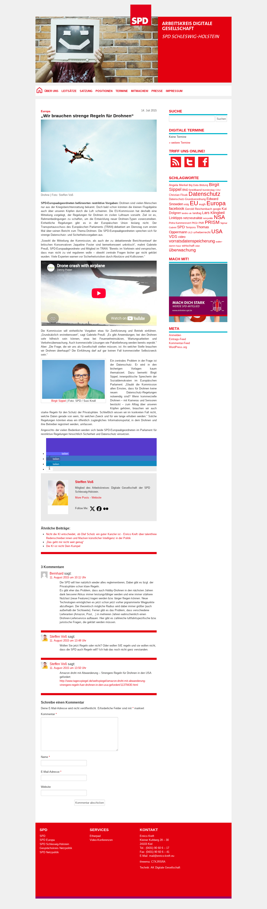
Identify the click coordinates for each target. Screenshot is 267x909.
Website (96, 497)
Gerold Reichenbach (198, 208)
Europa (45, 111)
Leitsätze (69, 91)
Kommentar (49, 714)
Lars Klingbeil (213, 213)
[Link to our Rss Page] (176, 162)
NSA (219, 217)
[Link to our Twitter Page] (189, 162)
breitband (195, 189)
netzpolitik (208, 218)
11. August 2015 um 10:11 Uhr (68, 577)
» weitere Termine (179, 142)
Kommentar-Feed (179, 343)
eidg (186, 204)
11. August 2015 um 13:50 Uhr (68, 667)
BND (185, 189)
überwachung (182, 249)
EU (194, 203)
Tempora (191, 227)
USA (216, 231)
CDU (217, 190)
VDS (173, 236)
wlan (197, 246)
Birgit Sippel (58, 400)
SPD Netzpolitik (49, 852)
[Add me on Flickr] (105, 509)
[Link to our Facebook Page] (203, 162)
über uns (51, 91)
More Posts (82, 497)
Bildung (203, 185)
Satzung (86, 91)
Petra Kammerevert (180, 223)
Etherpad (95, 836)
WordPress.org (178, 347)
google (217, 208)
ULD (190, 232)
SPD (181, 227)
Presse (157, 91)
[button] (57, 453)
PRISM (212, 222)
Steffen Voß (84, 482)
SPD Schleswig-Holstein (54, 844)
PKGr (195, 223)
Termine (122, 91)
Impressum (174, 91)
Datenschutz (204, 194)
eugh (202, 204)
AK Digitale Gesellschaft (165, 867)
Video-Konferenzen (101, 839)
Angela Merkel (178, 185)
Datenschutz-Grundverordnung (187, 199)
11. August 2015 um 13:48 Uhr (68, 640)
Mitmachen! (139, 91)
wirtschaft (188, 245)
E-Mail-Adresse (51, 771)
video (181, 236)
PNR (201, 223)
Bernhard (56, 573)
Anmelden (175, 335)
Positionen (104, 91)
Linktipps (175, 218)
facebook (176, 208)
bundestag (209, 190)
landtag (197, 213)
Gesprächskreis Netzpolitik (56, 848)
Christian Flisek (178, 194)
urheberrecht (201, 232)
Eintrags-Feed (177, 339)
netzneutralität (192, 218)
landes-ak (187, 213)
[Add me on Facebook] (99, 509)
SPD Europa (47, 839)
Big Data (194, 185)
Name (45, 757)
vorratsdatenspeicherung (192, 240)
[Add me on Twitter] (92, 509)
